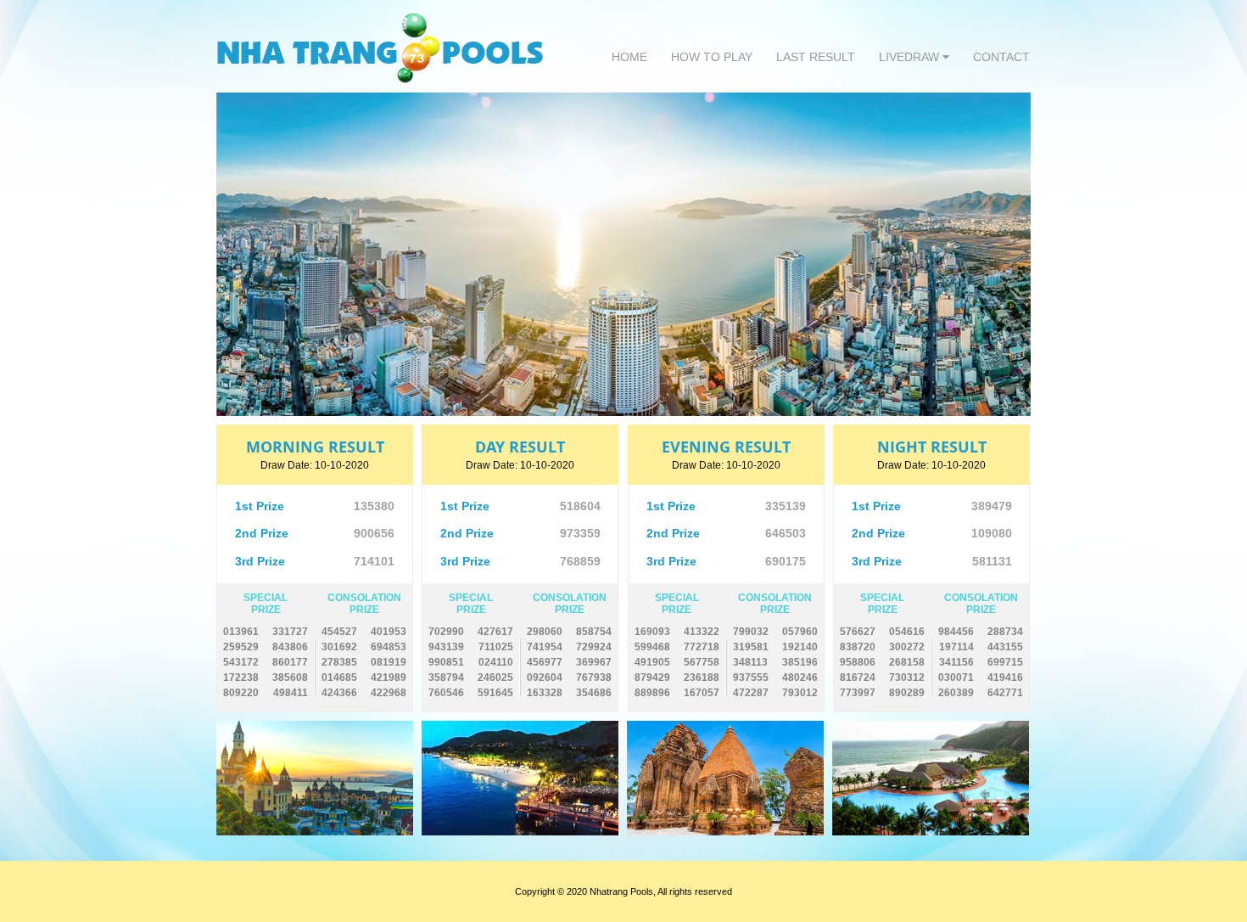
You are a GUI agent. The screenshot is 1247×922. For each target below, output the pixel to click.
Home (629, 57)
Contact (1001, 57)
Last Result (815, 57)
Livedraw (910, 57)
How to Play (711, 57)
